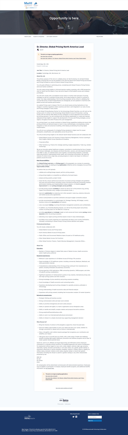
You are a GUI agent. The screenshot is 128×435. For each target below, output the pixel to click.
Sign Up (90, 420)
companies (38, 36)
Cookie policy (67, 404)
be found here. (50, 368)
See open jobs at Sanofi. (46, 56)
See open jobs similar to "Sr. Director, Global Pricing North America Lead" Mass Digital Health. (63, 58)
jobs (27, 36)
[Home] (31, 5)
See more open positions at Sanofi (64, 388)
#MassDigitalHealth (75, 413)
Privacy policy (61, 404)
